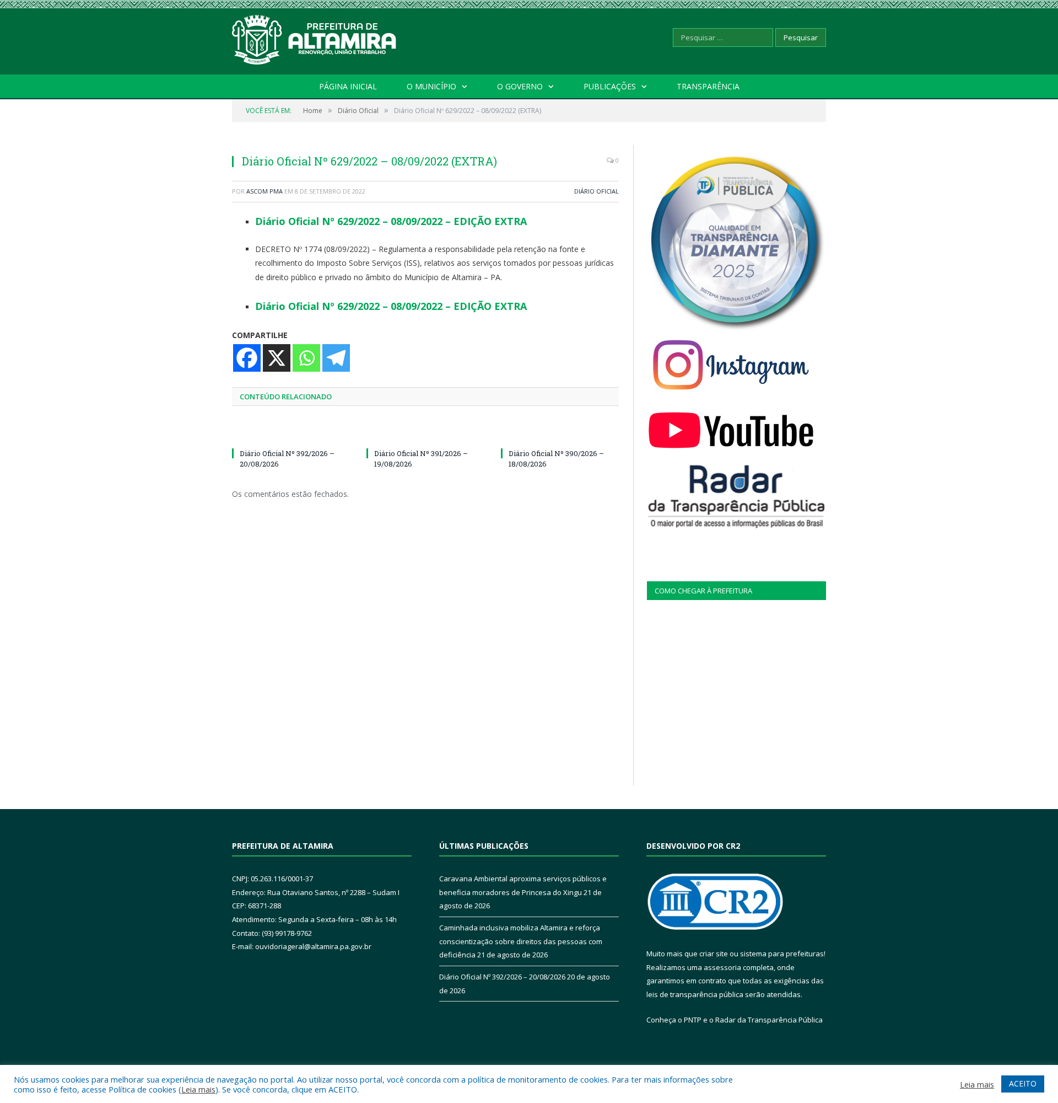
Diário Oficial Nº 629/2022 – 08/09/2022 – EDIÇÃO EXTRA (391, 221)
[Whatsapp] (306, 358)
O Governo (520, 86)
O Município (431, 86)
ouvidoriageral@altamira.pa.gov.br (313, 946)
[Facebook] (247, 358)
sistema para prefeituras (782, 954)
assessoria (722, 967)
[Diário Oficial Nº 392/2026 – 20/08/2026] (291, 433)
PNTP (692, 1020)
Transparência (708, 86)
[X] (276, 358)
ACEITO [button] (1023, 1083)
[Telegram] (336, 358)
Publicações (610, 86)
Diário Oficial (596, 191)
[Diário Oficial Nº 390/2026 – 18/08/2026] (560, 433)
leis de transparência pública (694, 994)
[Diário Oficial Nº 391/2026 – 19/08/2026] (425, 433)
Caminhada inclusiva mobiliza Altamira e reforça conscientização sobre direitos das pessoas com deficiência (520, 941)
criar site (713, 954)
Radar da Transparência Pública (769, 1020)
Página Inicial (348, 86)
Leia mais (198, 1089)
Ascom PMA (264, 191)
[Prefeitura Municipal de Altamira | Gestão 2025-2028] (314, 37)
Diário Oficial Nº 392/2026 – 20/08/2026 (502, 977)
